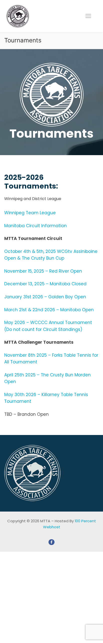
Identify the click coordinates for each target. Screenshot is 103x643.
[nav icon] (88, 15)
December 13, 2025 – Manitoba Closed (45, 284)
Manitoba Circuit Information (35, 226)
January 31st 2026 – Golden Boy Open (45, 297)
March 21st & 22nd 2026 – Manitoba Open (49, 310)
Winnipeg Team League (30, 213)
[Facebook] (51, 542)
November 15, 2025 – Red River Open (43, 271)
